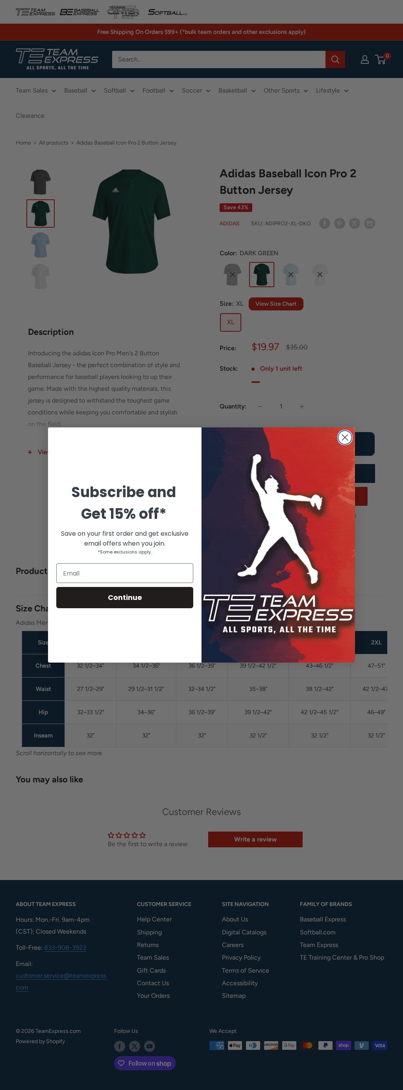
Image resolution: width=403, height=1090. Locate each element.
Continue (125, 597)
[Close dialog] (345, 437)
